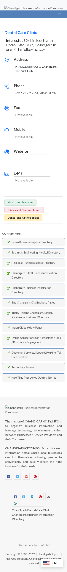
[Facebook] (8, 476)
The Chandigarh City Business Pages (33, 302)
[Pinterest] (35, 476)
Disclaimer (25, 545)
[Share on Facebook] (15, 496)
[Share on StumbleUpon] (48, 496)
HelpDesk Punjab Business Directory (33, 262)
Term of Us (41, 545)
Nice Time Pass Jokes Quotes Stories (34, 377)
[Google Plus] (26, 476)
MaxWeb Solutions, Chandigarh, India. (28, 558)
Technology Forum (23, 367)
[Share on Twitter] (23, 496)
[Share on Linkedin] (32, 496)
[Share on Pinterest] (40, 496)
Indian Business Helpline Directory (32, 242)
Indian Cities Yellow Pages (27, 327)
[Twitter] (17, 476)
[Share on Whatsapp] (15, 503)
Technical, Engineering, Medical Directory (36, 252)
